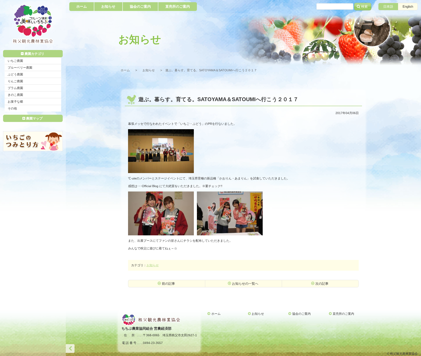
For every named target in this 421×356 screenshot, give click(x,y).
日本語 (388, 6)
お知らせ (149, 70)
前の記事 (168, 283)
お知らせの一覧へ (245, 283)
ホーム (125, 70)
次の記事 (321, 283)
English (408, 6)
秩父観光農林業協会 (33, 24)
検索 (364, 6)
